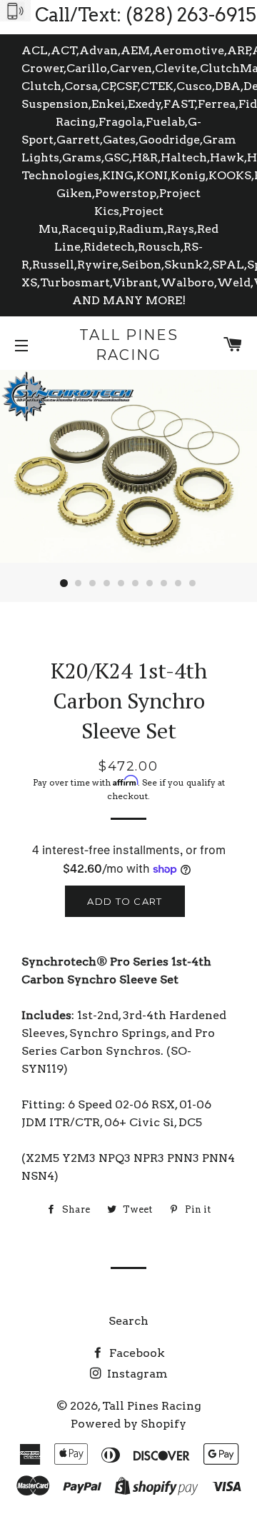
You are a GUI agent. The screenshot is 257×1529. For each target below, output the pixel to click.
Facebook (135, 1353)
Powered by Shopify (128, 1423)
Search (128, 1321)
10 (193, 583)
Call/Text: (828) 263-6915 (145, 15)
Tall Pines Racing (128, 345)
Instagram (136, 1373)
